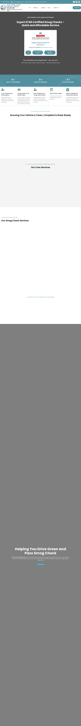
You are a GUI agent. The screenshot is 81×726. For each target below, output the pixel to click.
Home (29, 7)
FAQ (49, 7)
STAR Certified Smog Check (40, 38)
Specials (43, 7)
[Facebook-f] (74, 2)
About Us (56, 7)
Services (35, 7)
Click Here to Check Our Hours (53, 62)
